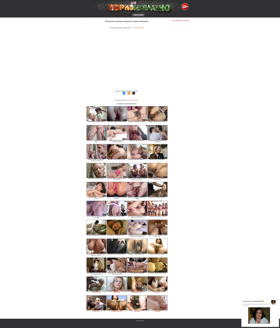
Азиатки (129, 100)
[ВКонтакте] (124, 93)
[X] (133, 93)
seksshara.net (140, 320)
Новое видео (138, 15)
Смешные (135, 100)
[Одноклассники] (129, 93)
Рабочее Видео (139, 28)
